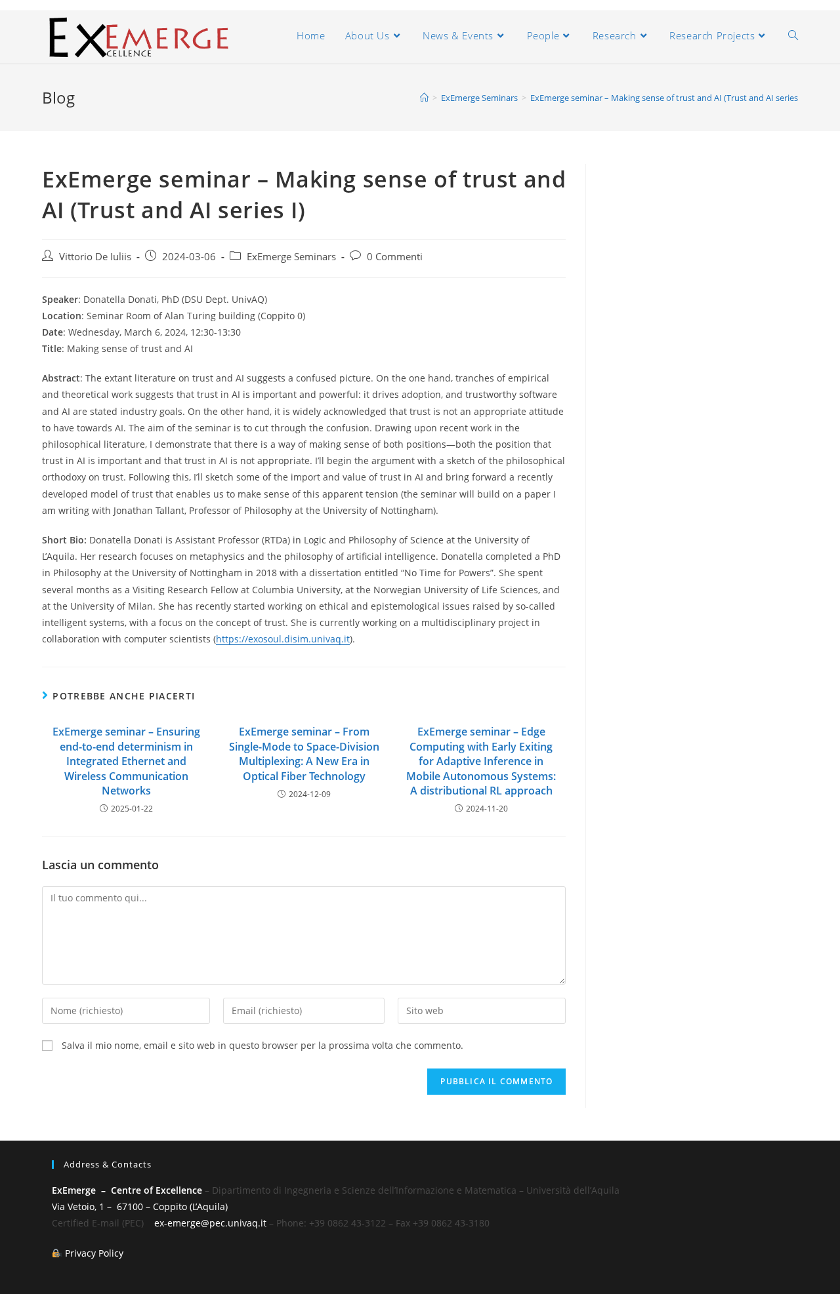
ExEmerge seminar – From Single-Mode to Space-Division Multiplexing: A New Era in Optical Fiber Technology (304, 753)
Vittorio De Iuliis (95, 256)
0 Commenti (395, 256)
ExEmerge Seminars (291, 256)
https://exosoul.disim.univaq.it (283, 639)
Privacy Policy (94, 1253)
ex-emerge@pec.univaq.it (210, 1223)
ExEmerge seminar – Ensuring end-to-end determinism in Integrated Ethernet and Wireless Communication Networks (126, 761)
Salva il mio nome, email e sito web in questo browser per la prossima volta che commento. (262, 1045)
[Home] (424, 98)
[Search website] (793, 35)
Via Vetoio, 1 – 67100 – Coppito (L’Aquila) (140, 1206)
